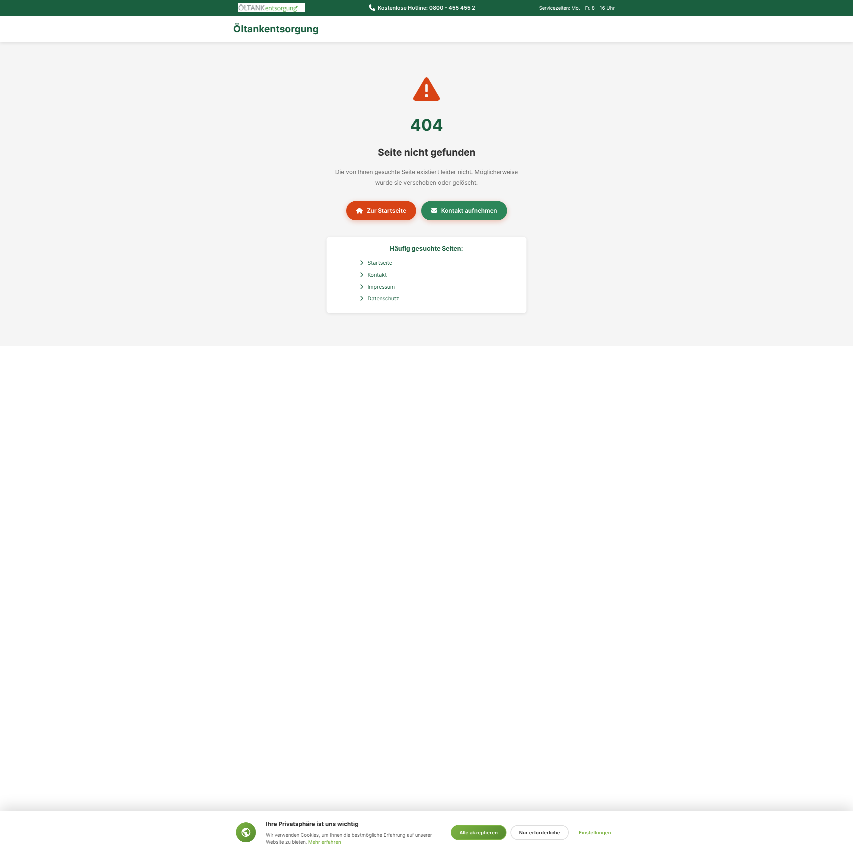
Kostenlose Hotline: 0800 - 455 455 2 (426, 7)
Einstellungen (595, 832)
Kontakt (376, 274)
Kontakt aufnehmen (468, 210)
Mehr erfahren (324, 842)
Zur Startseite (386, 210)
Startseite (379, 262)
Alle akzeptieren (478, 832)
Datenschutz (382, 298)
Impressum (380, 286)
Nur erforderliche (539, 832)
